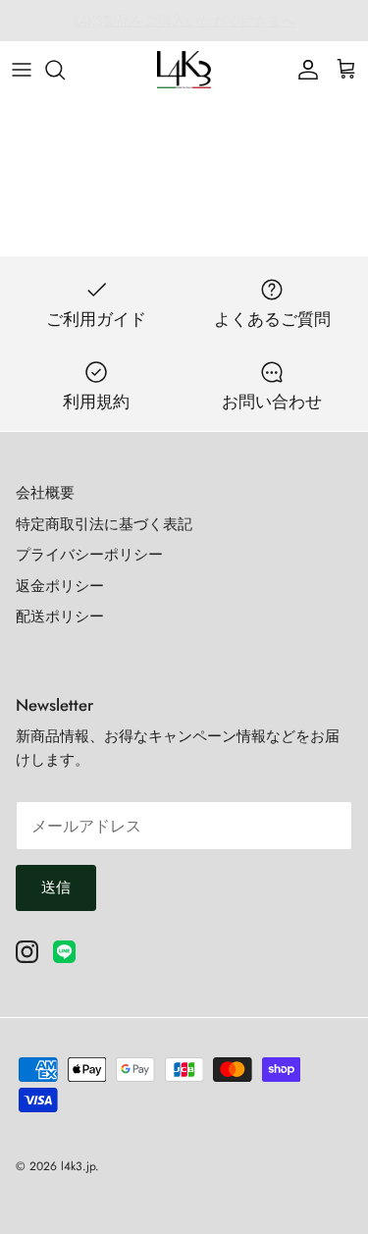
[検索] (64, 69)
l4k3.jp (78, 1166)
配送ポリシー (60, 616)
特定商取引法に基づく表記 (104, 524)
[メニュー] (21, 69)
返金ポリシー (60, 586)
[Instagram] (27, 951)
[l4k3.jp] (184, 69)
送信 (56, 887)
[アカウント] (303, 69)
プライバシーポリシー (89, 554)
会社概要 (45, 493)
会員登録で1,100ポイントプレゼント (184, 28)
